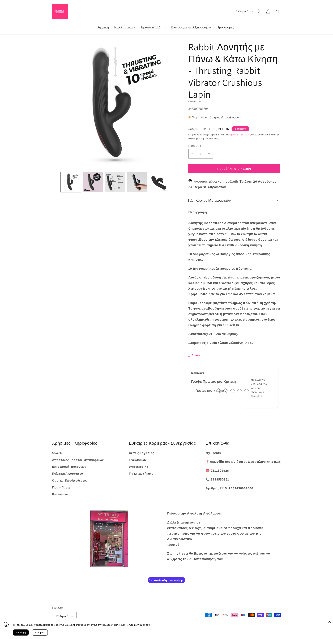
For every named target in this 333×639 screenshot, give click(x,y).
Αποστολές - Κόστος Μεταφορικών (78, 460)
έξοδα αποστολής (240, 134)
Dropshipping (138, 467)
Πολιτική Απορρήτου (67, 473)
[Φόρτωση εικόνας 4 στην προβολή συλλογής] (137, 182)
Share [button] (196, 355)
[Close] (329, 621)
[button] (258, 11)
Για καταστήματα (141, 473)
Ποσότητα (194, 145)
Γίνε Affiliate (61, 487)
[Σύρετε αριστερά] (56, 182)
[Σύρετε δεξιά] (174, 182)
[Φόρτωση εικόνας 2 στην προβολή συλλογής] (93, 182)
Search (57, 453)
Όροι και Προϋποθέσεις (69, 480)
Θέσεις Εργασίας (141, 453)
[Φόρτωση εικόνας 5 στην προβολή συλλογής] (159, 182)
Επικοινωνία (61, 494)
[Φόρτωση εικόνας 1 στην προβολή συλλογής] (71, 182)
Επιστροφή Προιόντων (69, 467)
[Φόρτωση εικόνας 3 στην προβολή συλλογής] (115, 182)
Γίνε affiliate (138, 460)
